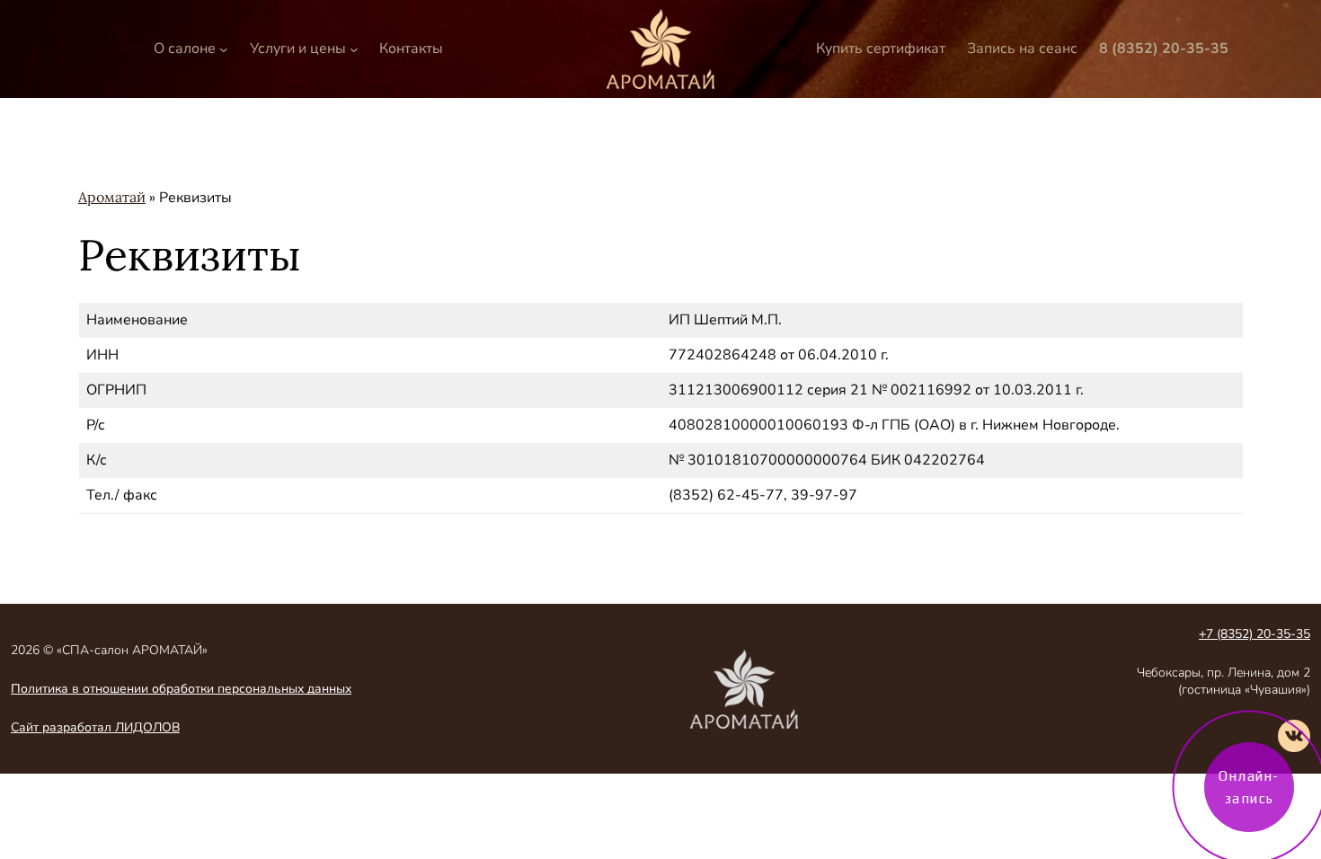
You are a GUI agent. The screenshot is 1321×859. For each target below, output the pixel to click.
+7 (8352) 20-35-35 (1254, 633)
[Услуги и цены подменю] (354, 49)
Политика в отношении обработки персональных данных (181, 688)
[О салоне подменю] (223, 49)
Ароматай (112, 197)
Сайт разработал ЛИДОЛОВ (95, 727)
